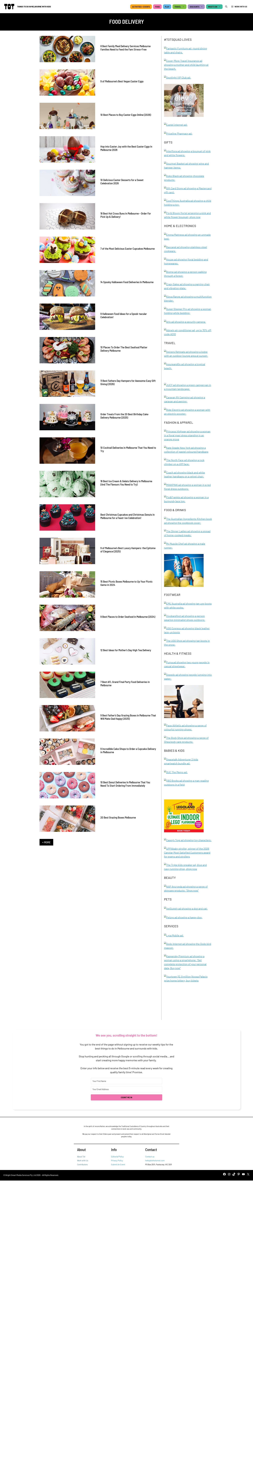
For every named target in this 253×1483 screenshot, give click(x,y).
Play (167, 6)
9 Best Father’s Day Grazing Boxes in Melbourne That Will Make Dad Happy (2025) (128, 717)
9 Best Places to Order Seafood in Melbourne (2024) (127, 616)
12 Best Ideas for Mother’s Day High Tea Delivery (125, 650)
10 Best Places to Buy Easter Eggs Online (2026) (125, 114)
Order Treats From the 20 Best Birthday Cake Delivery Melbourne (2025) (124, 415)
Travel (177, 6)
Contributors (82, 1164)
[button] (226, 7)
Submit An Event (118, 1164)
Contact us (149, 1156)
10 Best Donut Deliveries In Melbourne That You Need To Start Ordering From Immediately (125, 784)
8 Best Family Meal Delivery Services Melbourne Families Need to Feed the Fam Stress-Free (125, 47)
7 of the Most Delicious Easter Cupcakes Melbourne (127, 248)
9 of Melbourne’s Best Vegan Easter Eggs (121, 81)
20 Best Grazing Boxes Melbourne (118, 817)
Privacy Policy (117, 1160)
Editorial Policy (117, 1156)
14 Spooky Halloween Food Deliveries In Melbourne (127, 282)
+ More (46, 842)
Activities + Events (141, 6)
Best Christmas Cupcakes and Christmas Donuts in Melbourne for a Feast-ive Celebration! (127, 516)
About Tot (81, 1156)
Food (157, 6)
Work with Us (82, 1160)
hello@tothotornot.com (155, 1160)
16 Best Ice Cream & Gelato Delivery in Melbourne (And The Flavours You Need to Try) (126, 482)
